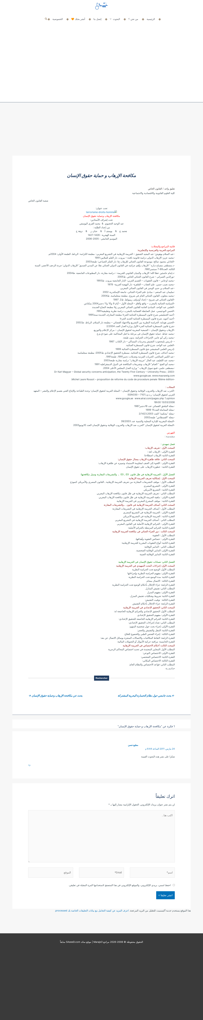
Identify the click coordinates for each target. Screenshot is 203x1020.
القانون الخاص (155, 188)
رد (29, 764)
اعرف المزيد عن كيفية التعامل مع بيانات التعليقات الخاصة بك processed (92, 910)
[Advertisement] (101, 133)
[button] (46, 18)
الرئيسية (151, 19)
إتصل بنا (97, 19)
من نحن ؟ (133, 19)
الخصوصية (57, 19)
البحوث (116, 19)
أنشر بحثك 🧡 (78, 19)
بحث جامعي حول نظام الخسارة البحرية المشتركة (146, 695)
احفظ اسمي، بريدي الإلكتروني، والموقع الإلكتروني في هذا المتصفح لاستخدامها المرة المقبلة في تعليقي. (120, 885)
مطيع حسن (133, 745)
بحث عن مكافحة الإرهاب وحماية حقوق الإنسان (55, 695)
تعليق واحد (169, 188)
